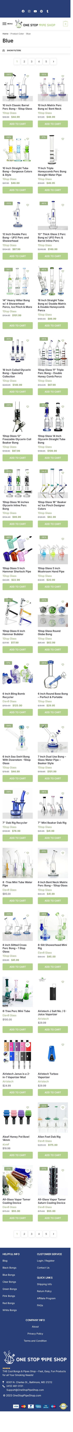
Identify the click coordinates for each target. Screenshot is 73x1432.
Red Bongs (9, 1303)
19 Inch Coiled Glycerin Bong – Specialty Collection (17, 373)
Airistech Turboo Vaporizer (48, 1075)
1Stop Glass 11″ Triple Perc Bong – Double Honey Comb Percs (51, 373)
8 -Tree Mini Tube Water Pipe (17, 884)
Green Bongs (10, 1288)
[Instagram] (29, 11)
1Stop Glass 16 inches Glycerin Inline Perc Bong (16, 505)
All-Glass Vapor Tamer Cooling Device (16, 1201)
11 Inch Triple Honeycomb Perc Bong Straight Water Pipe (52, 171)
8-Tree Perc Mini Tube (16, 1011)
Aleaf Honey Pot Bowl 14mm (16, 1138)
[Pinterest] (41, 11)
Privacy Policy (35, 1333)
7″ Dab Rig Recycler (15, 822)
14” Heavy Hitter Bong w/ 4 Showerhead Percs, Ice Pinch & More (17, 304)
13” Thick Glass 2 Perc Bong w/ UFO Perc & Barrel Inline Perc (52, 237)
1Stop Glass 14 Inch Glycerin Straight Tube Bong (51, 439)
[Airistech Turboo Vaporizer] (53, 1055)
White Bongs (10, 1310)
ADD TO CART (18, 123)
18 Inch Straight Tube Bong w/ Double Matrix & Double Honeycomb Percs (52, 305)
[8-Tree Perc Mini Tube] (18, 992)
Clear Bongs (9, 1281)
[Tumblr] (47, 11)
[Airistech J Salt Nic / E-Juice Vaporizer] (53, 992)
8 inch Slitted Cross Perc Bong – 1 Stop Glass (14, 948)
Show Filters (14, 50)
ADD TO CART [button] (18, 778)
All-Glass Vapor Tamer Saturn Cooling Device (52, 1201)
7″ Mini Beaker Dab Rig (52, 822)
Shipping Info (44, 1284)
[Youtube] (35, 11)
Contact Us (43, 1267)
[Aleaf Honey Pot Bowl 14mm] (18, 1117)
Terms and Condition (35, 1340)
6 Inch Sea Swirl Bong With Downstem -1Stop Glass (17, 760)
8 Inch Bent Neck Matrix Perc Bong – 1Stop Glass (53, 884)
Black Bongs (9, 1267)
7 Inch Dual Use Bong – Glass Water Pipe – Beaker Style (52, 760)
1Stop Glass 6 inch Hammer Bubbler (14, 632)
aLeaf (6, 1144)
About (35, 1326)
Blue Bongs (9, 1274)
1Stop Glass (9, 113)
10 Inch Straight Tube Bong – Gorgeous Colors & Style (17, 171)
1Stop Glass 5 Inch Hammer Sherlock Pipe (17, 570)
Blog (5, 1260)
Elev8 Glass (9, 701)
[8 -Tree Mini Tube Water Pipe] (18, 863)
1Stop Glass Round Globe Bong (49, 632)
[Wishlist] (27, 76)
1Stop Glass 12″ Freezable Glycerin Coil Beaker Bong (17, 439)
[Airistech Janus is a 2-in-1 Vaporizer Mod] (18, 1055)
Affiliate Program (46, 1298)
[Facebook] (23, 11)
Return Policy (44, 1291)
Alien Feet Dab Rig (49, 1136)
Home (5, 33)
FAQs (40, 1305)
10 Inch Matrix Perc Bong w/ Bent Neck (50, 107)
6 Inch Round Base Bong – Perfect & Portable (53, 695)
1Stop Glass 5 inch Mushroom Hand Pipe (51, 570)
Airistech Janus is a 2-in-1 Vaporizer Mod (16, 1075)
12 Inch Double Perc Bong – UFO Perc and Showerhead (16, 237)
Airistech (43, 1018)
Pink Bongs (9, 1295)
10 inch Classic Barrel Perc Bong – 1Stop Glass (17, 107)
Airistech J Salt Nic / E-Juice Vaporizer (52, 1012)
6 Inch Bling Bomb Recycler (14, 695)
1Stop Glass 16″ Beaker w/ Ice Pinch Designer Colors (52, 505)
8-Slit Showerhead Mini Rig (52, 946)
